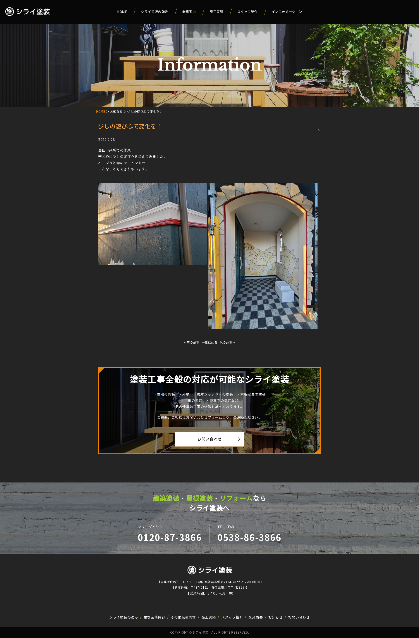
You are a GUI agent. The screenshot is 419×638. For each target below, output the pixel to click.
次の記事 (226, 342)
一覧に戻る (210, 342)
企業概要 (255, 617)
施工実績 (216, 12)
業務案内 (189, 12)
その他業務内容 (183, 617)
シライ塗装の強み (154, 12)
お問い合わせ (209, 439)
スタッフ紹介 (247, 12)
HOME (122, 12)
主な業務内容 (154, 617)
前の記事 (193, 342)
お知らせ (275, 617)
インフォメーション (287, 12)
